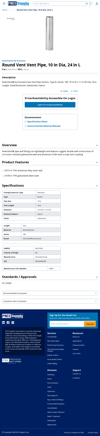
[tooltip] (12, 9)
